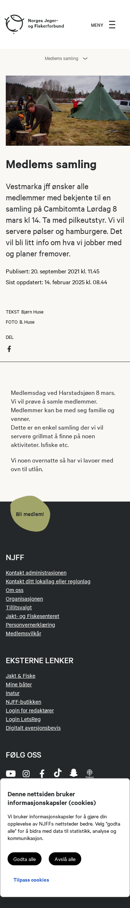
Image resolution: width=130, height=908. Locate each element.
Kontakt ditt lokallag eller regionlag (48, 581)
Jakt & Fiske (20, 675)
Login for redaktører (30, 710)
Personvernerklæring (30, 624)
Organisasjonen (24, 598)
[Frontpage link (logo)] (14, 24)
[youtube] (10, 773)
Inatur (13, 692)
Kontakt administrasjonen (36, 572)
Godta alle (24, 858)
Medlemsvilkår (23, 633)
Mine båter (19, 684)
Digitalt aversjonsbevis (33, 727)
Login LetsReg (23, 718)
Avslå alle (65, 858)
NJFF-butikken (23, 701)
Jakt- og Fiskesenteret (32, 615)
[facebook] (42, 773)
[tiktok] (57, 773)
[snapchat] (73, 773)
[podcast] (89, 773)
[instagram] (26, 773)
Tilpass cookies (31, 879)
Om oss (14, 589)
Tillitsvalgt (19, 607)
